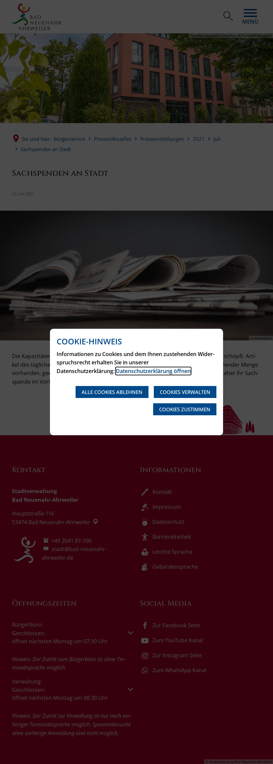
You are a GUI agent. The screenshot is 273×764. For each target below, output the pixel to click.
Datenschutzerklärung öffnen (153, 371)
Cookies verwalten (185, 392)
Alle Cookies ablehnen (112, 392)
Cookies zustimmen (184, 409)
